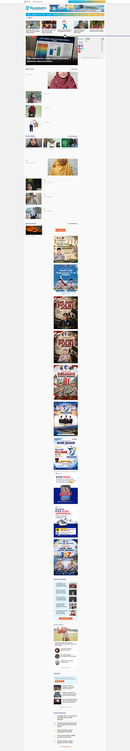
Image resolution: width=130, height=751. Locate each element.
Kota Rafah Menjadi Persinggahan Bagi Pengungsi (68, 655)
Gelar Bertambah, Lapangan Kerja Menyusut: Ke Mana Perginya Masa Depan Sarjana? (61, 605)
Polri (44, 14)
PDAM (100, 14)
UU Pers (102, 43)
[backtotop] (65, 36)
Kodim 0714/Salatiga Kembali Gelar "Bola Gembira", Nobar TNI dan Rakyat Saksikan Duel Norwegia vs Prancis (69, 701)
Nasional (34, 14)
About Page (82, 51)
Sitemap (102, 46)
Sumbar (49, 14)
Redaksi (102, 41)
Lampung (83, 14)
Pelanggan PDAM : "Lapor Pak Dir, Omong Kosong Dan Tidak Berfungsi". (33, 31)
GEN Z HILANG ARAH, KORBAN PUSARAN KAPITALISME (79, 31)
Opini (28, 56)
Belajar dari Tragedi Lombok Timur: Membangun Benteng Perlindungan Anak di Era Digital (65, 644)
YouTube (80, 53)
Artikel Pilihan (59, 625)
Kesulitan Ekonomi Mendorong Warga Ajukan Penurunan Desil (85, 1)
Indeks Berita (74, 69)
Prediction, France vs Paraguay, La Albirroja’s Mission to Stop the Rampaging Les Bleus (68, 687)
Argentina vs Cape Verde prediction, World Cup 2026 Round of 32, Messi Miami (69, 694)
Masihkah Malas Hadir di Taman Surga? (67, 661)
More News (60, 230)
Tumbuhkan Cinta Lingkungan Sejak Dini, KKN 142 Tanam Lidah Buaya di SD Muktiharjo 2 (61, 585)
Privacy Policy (102, 48)
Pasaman (75, 14)
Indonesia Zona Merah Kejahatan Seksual (66, 649)
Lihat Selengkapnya (72, 136)
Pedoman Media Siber (102, 44)
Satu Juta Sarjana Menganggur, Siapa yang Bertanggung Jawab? (61, 598)
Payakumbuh (57, 14)
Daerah (95, 14)
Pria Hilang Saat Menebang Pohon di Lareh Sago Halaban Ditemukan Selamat (49, 31)
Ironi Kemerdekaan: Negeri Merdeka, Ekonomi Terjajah (96, 30)
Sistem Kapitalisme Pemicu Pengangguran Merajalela (65, 30)
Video (30, 17)
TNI (40, 14)
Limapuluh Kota (66, 14)
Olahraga (57, 673)
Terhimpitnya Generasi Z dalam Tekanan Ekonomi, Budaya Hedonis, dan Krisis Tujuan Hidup (62, 612)
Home (28, 1)
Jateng (89, 14)
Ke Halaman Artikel (65, 667)
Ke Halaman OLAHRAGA (65, 707)
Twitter (83, 50)
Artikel (86, 41)
